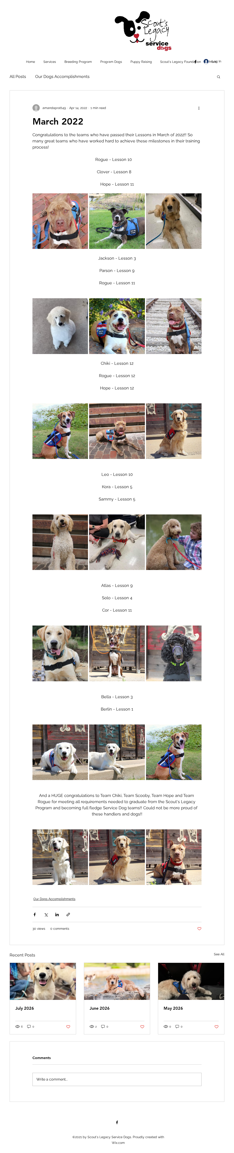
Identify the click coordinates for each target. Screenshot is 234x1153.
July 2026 (24, 1008)
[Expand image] (60, 221)
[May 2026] (191, 981)
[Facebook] (195, 61)
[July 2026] (43, 981)
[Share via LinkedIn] (57, 914)
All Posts (18, 76)
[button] (49, 61)
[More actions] (199, 108)
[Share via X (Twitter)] (46, 914)
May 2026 (173, 1008)
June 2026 (100, 1008)
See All (219, 954)
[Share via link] (68, 914)
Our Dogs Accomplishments (62, 76)
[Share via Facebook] (34, 914)
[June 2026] (117, 981)
